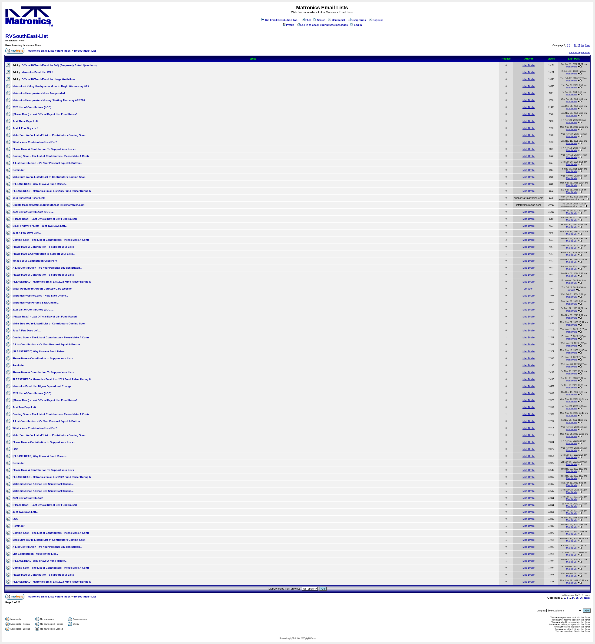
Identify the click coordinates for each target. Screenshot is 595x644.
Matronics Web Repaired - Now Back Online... (40, 295)
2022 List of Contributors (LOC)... (33, 393)
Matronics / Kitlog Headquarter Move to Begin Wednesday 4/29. (51, 86)
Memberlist (338, 20)
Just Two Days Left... (25, 407)
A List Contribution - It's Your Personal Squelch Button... (47, 163)
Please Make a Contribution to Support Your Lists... (44, 253)
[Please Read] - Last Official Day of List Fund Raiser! (45, 114)
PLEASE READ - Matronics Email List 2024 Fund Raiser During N (52, 281)
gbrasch (528, 288)
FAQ (308, 20)
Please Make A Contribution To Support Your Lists (43, 246)
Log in (358, 24)
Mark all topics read (579, 52)
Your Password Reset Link (29, 198)
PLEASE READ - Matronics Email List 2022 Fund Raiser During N (52, 477)
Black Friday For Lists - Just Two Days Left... (40, 225)
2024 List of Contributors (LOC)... (33, 211)
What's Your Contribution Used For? (35, 142)
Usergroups (358, 20)
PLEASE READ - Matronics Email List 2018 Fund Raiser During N (52, 581)
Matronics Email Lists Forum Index (49, 50)
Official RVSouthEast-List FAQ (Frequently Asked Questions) (59, 65)
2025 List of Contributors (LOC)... (33, 107)
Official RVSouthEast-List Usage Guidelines (48, 79)
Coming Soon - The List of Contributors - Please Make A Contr (51, 156)
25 (579, 45)
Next (587, 45)
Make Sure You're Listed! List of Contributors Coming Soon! (49, 135)
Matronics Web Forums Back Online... (36, 302)
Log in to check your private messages (324, 24)
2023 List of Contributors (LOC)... (33, 309)
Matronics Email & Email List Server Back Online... (43, 484)
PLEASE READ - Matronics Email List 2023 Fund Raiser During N (52, 379)
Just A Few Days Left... (27, 128)
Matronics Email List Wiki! (37, 72)
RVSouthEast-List (26, 36)
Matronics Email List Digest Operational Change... (43, 386)
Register (378, 20)
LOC (15, 449)
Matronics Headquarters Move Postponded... (40, 93)
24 (575, 45)
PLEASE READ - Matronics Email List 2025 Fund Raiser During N (52, 191)
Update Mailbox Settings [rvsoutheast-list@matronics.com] (49, 205)
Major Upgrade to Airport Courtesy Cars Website (42, 288)
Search (321, 20)
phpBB (291, 638)
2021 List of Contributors (28, 498)
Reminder (18, 170)
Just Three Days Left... (26, 121)
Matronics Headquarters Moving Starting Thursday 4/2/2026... (50, 100)
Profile (290, 24)
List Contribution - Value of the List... (35, 553)
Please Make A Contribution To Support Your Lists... (44, 149)
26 (582, 45)
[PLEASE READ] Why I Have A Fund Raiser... (39, 184)
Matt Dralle (528, 65)
